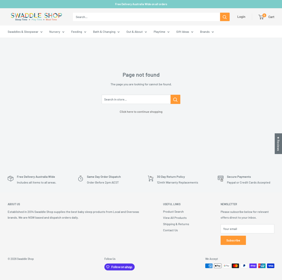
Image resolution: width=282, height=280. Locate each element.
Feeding (76, 31)
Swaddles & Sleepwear (23, 31)
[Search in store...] (175, 99)
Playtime (159, 31)
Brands (205, 31)
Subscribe (233, 240)
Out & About (134, 31)
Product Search (173, 211)
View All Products (175, 217)
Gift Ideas (182, 31)
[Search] (225, 17)
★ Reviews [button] (278, 143)
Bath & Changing (104, 31)
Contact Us (170, 230)
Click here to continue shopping (141, 111)
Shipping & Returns (176, 224)
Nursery (54, 31)
